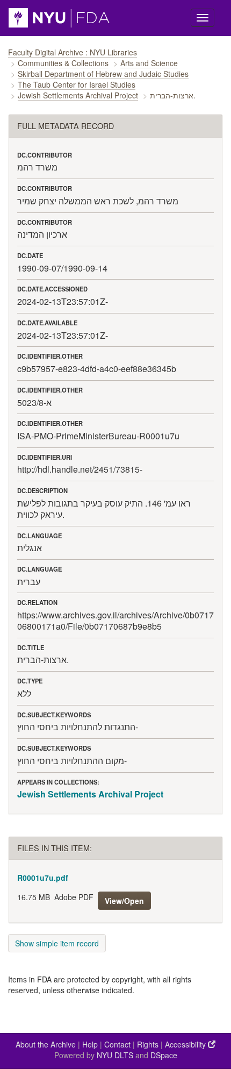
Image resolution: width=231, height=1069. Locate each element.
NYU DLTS (115, 1055)
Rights (147, 1044)
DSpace (163, 1055)
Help (90, 1044)
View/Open (124, 900)
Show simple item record (57, 943)
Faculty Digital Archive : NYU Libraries (72, 52)
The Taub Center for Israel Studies (76, 84)
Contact (117, 1044)
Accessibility (186, 1044)
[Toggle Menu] (202, 18)
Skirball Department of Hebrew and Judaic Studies (103, 73)
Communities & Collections (63, 63)
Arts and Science (149, 63)
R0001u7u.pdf (42, 877)
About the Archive (46, 1044)
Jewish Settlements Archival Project (78, 95)
